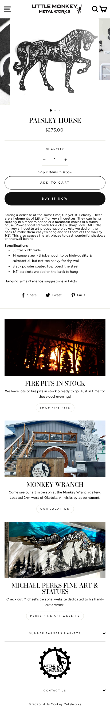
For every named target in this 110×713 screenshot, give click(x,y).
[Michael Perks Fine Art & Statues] (55, 550)
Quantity (55, 149)
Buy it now (55, 198)
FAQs (72, 281)
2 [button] (55, 111)
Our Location (55, 508)
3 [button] (60, 111)
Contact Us (55, 690)
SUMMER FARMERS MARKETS (55, 633)
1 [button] (51, 110)
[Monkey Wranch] (55, 449)
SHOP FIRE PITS (55, 407)
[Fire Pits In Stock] (55, 347)
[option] (55, 61)
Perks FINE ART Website (55, 615)
